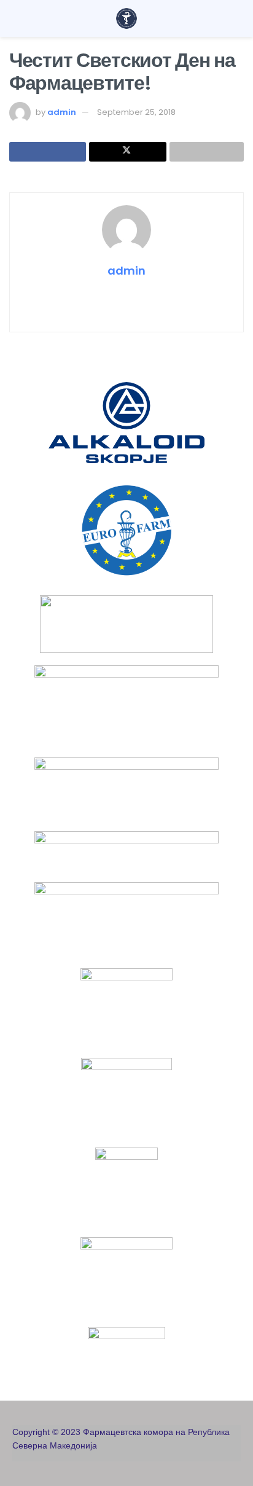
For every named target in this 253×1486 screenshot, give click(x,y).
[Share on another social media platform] (206, 152)
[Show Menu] (14, 18)
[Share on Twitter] (127, 152)
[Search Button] (238, 18)
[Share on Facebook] (47, 152)
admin (61, 112)
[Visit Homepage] (126, 18)
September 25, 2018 (136, 112)
